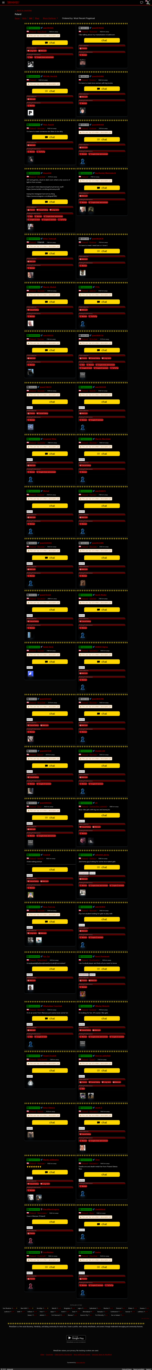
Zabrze (92, 291)
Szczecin (41, 598)
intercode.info (80, 1362)
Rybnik (92, 391)
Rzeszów (93, 31)
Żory (39, 806)
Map (37, 18)
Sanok (40, 754)
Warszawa (42, 1213)
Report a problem (138, 1369)
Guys (17, 18)
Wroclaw (93, 339)
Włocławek (42, 1059)
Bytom (40, 1111)
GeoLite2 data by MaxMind (102, 1354)
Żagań (92, 1059)
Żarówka (41, 442)
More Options (49, 18)
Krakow (92, 128)
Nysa (91, 1213)
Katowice (93, 650)
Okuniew (93, 1256)
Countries (49, 1354)
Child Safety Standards (63, 1354)
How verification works (82, 1354)
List (30, 18)
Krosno (92, 80)
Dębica (92, 858)
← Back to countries (23, 10)
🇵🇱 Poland (31, 31)
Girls (24, 18)
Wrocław (41, 177)
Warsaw (41, 128)
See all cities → (146, 1318)
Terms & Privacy (127, 1369)
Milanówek (42, 960)
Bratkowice (94, 960)
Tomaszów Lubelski (98, 806)
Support (148, 1369)
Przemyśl (41, 1256)
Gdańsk (92, 598)
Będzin (40, 858)
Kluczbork (41, 31)
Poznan (40, 339)
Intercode (10, 1369)
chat (52, 42)
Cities (42, 1354)
